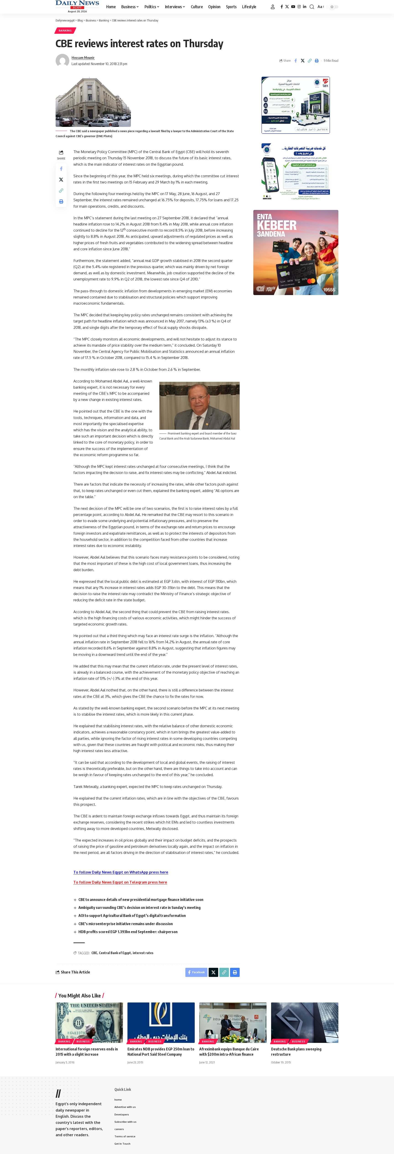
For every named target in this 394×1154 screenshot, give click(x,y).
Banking (65, 30)
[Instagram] (299, 7)
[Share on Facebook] (295, 60)
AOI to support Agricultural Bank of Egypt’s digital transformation (132, 915)
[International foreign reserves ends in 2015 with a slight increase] (89, 1022)
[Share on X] (302, 60)
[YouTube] (293, 7)
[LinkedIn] (304, 7)
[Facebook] (282, 7)
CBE (94, 953)
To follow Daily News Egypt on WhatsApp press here (120, 872)
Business (83, 1041)
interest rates (143, 953)
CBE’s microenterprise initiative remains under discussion (125, 923)
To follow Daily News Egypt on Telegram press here (120, 882)
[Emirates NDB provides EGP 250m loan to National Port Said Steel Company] (161, 1022)
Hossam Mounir (83, 57)
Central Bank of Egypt (115, 953)
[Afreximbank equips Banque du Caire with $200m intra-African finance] (233, 1022)
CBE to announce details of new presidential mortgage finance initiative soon (140, 899)
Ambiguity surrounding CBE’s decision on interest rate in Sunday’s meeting (139, 907)
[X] (287, 7)
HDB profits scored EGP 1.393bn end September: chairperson (128, 931)
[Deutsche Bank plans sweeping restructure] (304, 1022)
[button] (272, 7)
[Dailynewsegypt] (77, 4)
